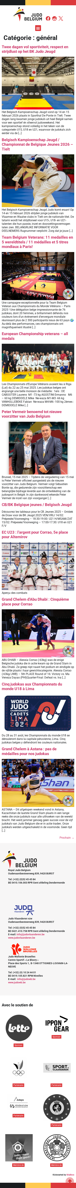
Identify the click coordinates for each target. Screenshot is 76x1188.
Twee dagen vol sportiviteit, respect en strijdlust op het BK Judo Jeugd (35, 49)
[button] (38, 28)
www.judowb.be (17, 982)
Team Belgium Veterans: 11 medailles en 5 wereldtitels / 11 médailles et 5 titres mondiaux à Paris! (37, 242)
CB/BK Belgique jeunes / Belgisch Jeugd (37, 504)
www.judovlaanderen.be (21, 937)
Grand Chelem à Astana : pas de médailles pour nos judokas (29, 751)
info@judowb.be (26, 979)
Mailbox (70, 1175)
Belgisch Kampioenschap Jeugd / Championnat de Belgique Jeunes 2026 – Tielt (37, 144)
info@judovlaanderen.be (31, 934)
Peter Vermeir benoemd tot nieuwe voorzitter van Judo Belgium (32, 414)
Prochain (67, 837)
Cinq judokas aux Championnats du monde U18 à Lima (32, 686)
